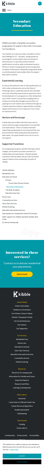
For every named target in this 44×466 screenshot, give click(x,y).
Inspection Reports (22, 380)
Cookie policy (10, 435)
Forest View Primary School (19, 183)
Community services (9, 200)
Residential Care (8, 173)
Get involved (22, 420)
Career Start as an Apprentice (22, 406)
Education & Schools (9, 177)
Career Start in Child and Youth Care (22, 402)
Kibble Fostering (8, 207)
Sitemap (22, 440)
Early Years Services (9, 203)
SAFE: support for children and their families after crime (20, 218)
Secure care (6, 197)
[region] (22, 453)
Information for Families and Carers (22, 376)
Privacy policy (22, 435)
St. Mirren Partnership (10, 222)
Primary (8, 180)
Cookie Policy (14, 449)
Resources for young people (22, 373)
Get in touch (22, 274)
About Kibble (22, 302)
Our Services (22, 335)
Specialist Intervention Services (13, 210)
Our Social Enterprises (22, 321)
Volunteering (22, 413)
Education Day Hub (12, 193)
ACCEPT (22, 456)
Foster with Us (22, 428)
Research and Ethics (22, 384)
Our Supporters (22, 328)
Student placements (22, 410)
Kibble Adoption (8, 170)
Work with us (22, 395)
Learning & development (22, 388)
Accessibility (34, 435)
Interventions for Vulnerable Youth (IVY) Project (19, 213)
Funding (22, 424)
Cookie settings (22, 462)
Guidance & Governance (22, 310)
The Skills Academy (12, 190)
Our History (22, 325)
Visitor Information (22, 306)
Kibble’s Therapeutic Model (22, 317)
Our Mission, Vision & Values (22, 313)
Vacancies (22, 398)
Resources (22, 369)
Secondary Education (14, 187)
